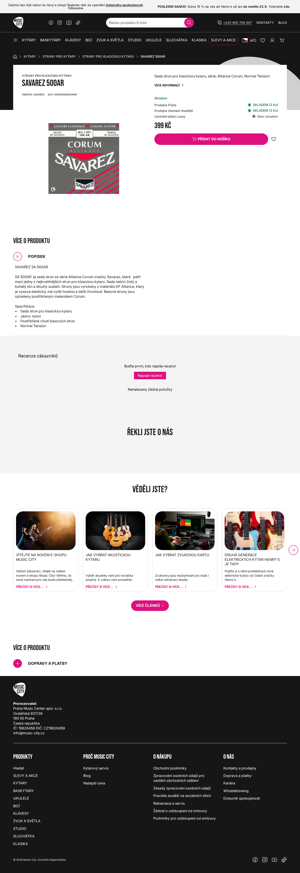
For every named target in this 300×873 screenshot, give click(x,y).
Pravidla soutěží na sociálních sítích (182, 795)
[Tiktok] (78, 22)
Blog (282, 22)
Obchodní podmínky (170, 768)
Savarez (33, 94)
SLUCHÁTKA (23, 836)
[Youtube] (69, 22)
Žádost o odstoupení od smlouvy (180, 811)
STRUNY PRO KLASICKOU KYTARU (47, 75)
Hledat (18, 768)
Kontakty (265, 22)
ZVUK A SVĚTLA (26, 821)
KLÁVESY (21, 813)
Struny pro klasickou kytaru (108, 56)
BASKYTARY (23, 791)
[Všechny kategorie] (15, 40)
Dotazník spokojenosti (241, 798)
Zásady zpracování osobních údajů (182, 788)
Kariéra (229, 783)
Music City (29, 859)
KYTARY (30, 56)
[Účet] (272, 40)
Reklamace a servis (169, 803)
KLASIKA (20, 844)
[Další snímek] (293, 550)
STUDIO (19, 828)
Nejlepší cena (94, 783)
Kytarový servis (95, 768)
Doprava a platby (237, 775)
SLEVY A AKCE (25, 775)
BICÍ (16, 806)
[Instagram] (60, 22)
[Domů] (15, 56)
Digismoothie (57, 859)
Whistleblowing (236, 791)
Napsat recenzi (150, 375)
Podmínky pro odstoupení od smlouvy (184, 818)
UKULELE (21, 798)
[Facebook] (51, 22)
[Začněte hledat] (189, 22)
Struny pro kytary (59, 56)
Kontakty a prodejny (239, 768)
